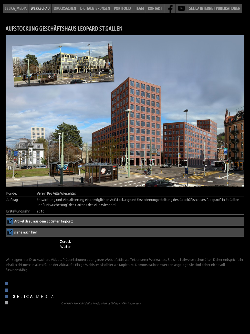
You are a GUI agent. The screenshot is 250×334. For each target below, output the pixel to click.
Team (139, 8)
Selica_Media (16, 8)
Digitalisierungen (95, 8)
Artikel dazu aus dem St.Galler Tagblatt (43, 221)
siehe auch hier (25, 232)
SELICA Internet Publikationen (214, 8)
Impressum (134, 303)
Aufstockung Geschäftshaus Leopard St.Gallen (64, 28)
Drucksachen (65, 8)
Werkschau (40, 8)
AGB (122, 303)
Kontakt (155, 8)
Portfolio (122, 8)
